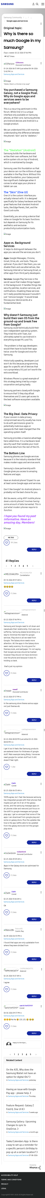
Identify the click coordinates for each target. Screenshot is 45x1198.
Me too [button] (11, 538)
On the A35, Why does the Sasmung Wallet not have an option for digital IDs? (21, 1073)
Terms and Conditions (11, 1180)
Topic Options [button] (37, 24)
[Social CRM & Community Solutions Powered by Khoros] (35, 1167)
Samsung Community (13, 17)
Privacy (4, 1184)
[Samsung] (7, 4)
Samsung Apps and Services (14, 74)
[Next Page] (32, 565)
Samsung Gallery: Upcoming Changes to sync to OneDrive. (21, 1125)
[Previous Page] (7, 565)
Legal (3, 1188)
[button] (37, 63)
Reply (34, 550)
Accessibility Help (9, 1175)
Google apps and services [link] (17, 21)
